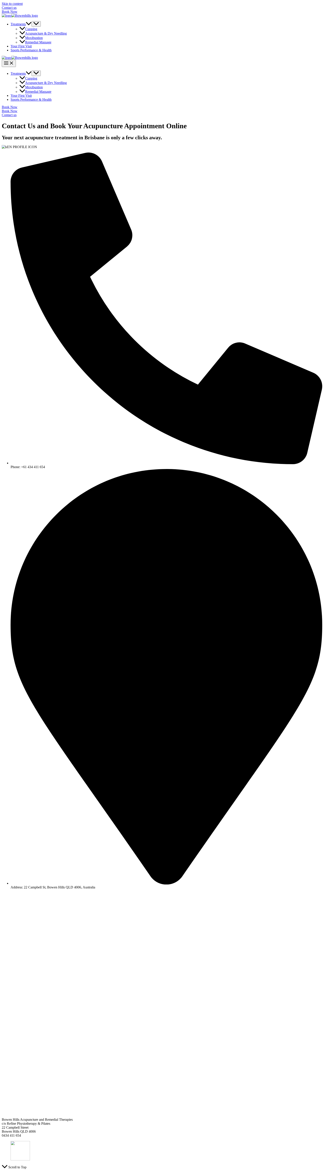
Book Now (9, 11)
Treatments (18, 24)
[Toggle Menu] (36, 24)
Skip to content (12, 4)
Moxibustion (34, 38)
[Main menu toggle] (9, 63)
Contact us (9, 7)
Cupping (31, 29)
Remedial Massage (38, 42)
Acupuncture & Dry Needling (46, 33)
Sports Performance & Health (31, 50)
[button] (29, 24)
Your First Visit (21, 46)
